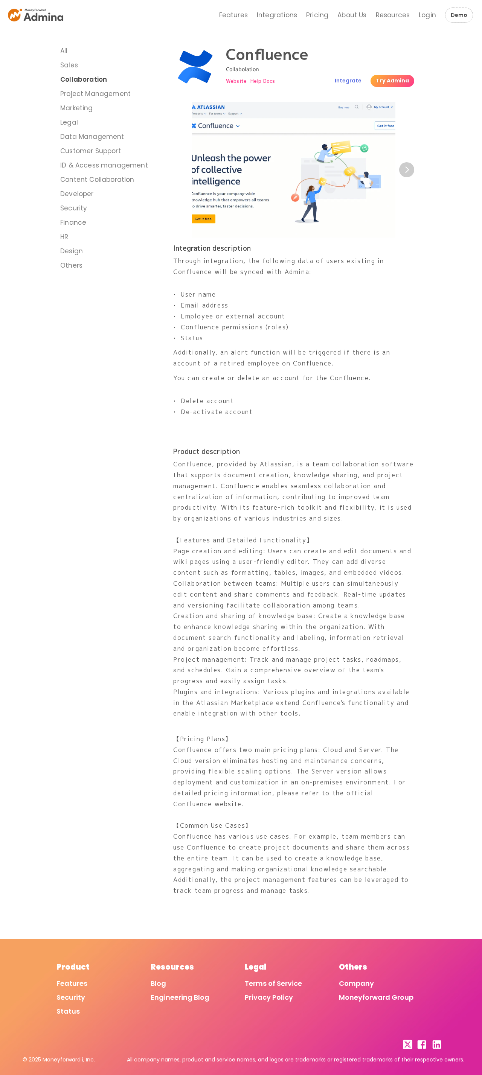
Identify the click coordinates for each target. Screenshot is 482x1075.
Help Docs (262, 81)
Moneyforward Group (376, 997)
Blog (158, 983)
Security (70, 997)
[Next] (406, 169)
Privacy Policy (269, 997)
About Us (351, 15)
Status (68, 1011)
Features (233, 15)
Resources (393, 15)
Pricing (317, 15)
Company (356, 983)
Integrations (277, 15)
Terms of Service (273, 983)
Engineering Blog (180, 997)
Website (236, 81)
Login (427, 15)
